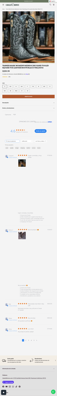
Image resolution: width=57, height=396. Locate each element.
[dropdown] (27, 141)
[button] (22, 163)
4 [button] (31, 340)
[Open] (3, 392)
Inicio (3, 9)
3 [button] (28, 340)
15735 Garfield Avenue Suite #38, (21, 378)
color (7, 148)
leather (28, 148)
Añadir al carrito (28, 96)
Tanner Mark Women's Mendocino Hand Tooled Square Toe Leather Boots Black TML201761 (24, 9)
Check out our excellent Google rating (23, 1)
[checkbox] (40, 141)
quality (11, 148)
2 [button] (25, 340)
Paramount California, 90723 (38, 378)
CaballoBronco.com (7, 378)
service (33, 148)
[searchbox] (12, 141)
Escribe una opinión (40, 131)
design (16, 148)
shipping (23, 148)
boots (38, 148)
